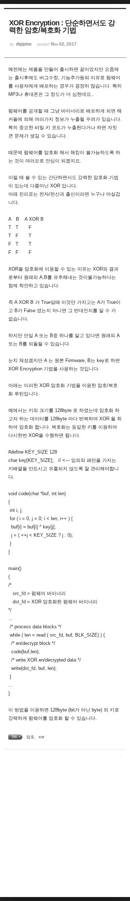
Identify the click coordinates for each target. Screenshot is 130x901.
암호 (30, 737)
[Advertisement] (65, 828)
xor (41, 737)
